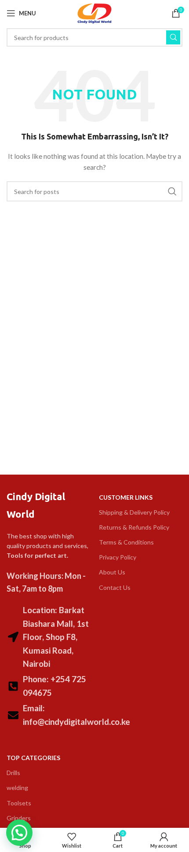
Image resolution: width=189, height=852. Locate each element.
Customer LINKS (126, 497)
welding (17, 787)
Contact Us (115, 587)
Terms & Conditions (126, 542)
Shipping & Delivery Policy (134, 512)
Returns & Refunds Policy (134, 527)
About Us (112, 572)
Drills (13, 772)
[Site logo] (94, 12)
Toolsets (19, 803)
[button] (19, 832)
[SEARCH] (173, 37)
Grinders (19, 818)
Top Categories (33, 757)
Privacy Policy (117, 557)
